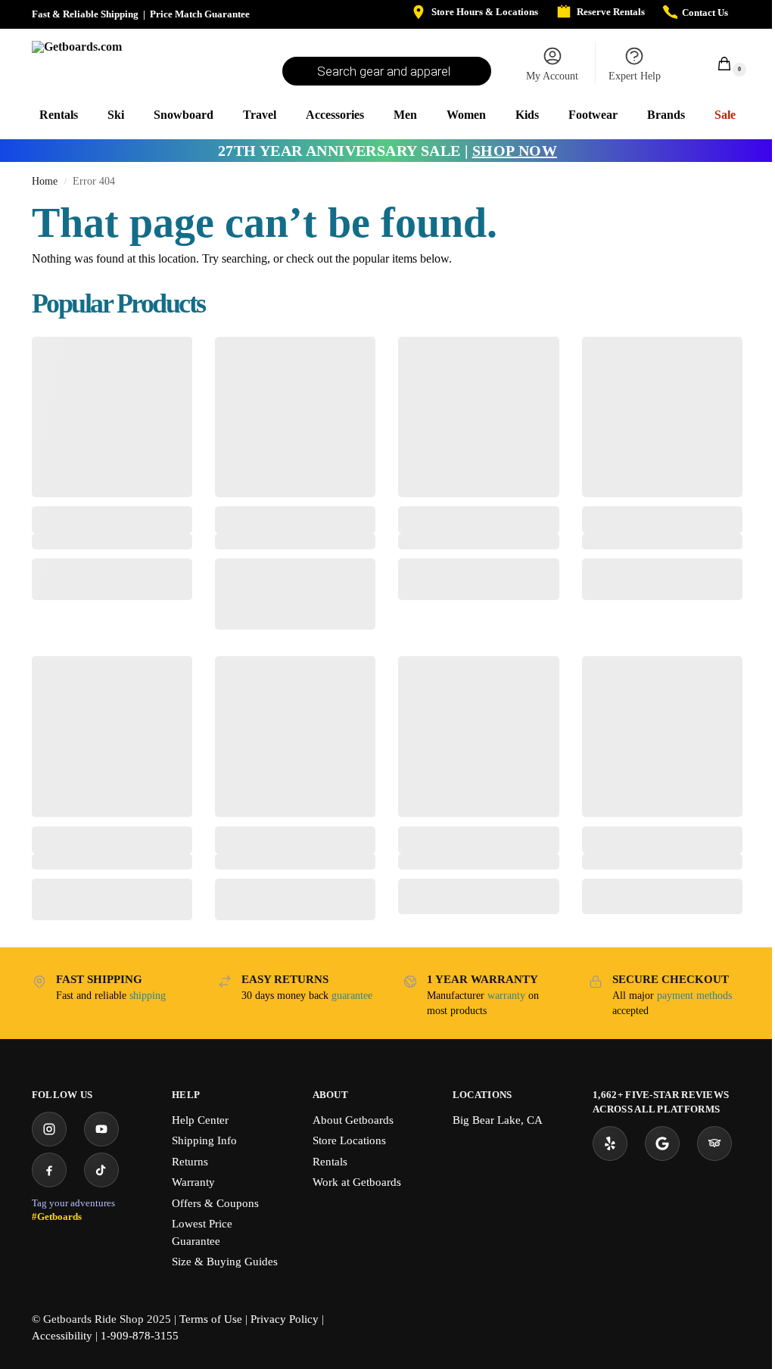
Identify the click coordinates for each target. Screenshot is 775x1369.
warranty (506, 995)
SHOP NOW (514, 150)
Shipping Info (204, 1140)
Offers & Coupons (215, 1203)
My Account (552, 76)
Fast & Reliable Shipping (85, 14)
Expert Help (634, 76)
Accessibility (62, 1336)
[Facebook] (49, 1170)
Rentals (330, 1162)
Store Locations (349, 1140)
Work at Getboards (357, 1182)
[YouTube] (101, 1129)
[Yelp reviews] (610, 1143)
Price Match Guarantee (200, 14)
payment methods (694, 995)
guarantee (351, 995)
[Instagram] (49, 1129)
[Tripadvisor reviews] (714, 1143)
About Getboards (353, 1120)
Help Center (200, 1120)
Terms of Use (210, 1319)
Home (45, 181)
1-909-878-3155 (140, 1336)
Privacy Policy (285, 1319)
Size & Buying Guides (225, 1261)
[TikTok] (101, 1170)
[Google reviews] (662, 1143)
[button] (716, 63)
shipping (147, 995)
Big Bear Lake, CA (498, 1120)
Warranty (193, 1182)
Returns (190, 1162)
